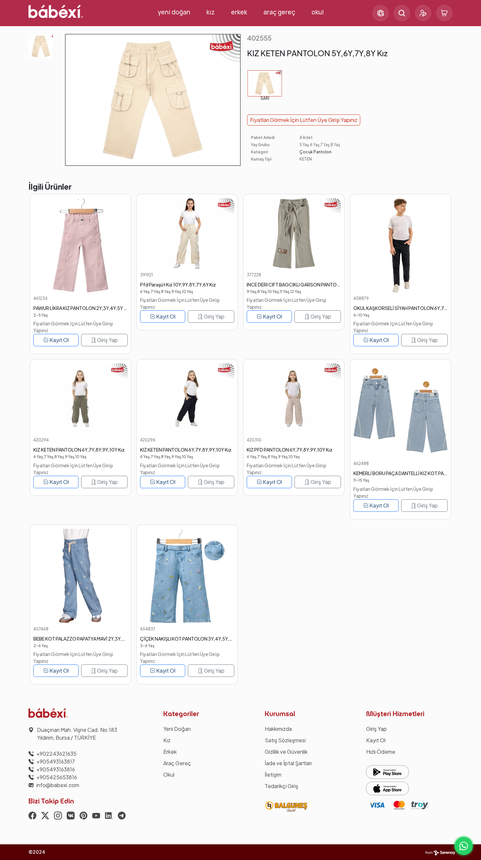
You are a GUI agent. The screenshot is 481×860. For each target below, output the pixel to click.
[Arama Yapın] (402, 13)
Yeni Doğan (174, 12)
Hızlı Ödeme (380, 751)
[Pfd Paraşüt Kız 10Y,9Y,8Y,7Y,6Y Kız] (187, 233)
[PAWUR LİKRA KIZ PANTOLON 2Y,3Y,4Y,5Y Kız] (80, 245)
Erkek (239, 12)
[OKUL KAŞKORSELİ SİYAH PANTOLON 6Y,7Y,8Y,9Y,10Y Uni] (400, 245)
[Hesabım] (423, 13)
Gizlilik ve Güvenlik (286, 751)
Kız (210, 12)
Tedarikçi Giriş (281, 786)
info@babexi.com (57, 785)
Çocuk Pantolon (315, 151)
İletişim (273, 774)
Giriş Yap (107, 339)
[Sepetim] (444, 13)
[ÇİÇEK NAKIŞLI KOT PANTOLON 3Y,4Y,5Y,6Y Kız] (187, 576)
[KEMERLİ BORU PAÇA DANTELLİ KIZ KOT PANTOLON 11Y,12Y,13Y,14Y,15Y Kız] (400, 410)
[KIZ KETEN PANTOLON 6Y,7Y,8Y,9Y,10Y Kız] (80, 398)
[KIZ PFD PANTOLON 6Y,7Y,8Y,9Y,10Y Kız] (294, 398)
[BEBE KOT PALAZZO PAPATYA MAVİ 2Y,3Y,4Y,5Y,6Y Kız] (80, 576)
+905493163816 (55, 769)
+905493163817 (55, 761)
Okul (318, 12)
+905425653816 (56, 777)
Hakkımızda (278, 728)
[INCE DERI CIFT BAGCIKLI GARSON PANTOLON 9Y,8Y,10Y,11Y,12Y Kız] (294, 233)
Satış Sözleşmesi (285, 740)
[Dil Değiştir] (380, 13)
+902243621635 (56, 753)
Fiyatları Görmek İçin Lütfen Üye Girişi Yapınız (303, 119)
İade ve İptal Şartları (288, 763)
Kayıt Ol (58, 339)
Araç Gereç (279, 12)
